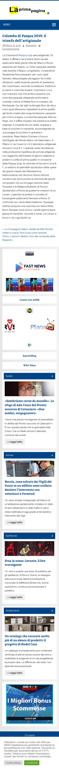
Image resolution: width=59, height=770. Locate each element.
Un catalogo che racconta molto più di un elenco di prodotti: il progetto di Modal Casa (27, 640)
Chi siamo (30, 735)
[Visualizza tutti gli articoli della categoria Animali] (52, 455)
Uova (49, 90)
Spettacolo (11, 535)
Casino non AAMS (29, 299)
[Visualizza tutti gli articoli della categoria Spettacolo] (52, 536)
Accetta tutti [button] (31, 763)
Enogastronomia (10, 49)
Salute (9, 376)
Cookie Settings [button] (13, 763)
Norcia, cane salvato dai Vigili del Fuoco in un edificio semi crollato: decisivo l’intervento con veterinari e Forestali (28, 487)
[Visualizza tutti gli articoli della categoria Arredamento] (52, 611)
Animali (9, 455)
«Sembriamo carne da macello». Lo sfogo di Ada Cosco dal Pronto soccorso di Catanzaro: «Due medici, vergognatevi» (29, 407)
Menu (6, 24)
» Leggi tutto (14, 441)
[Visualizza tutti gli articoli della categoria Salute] (52, 376)
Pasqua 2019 (25, 55)
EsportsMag (29, 355)
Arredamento (12, 610)
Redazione (31, 45)
